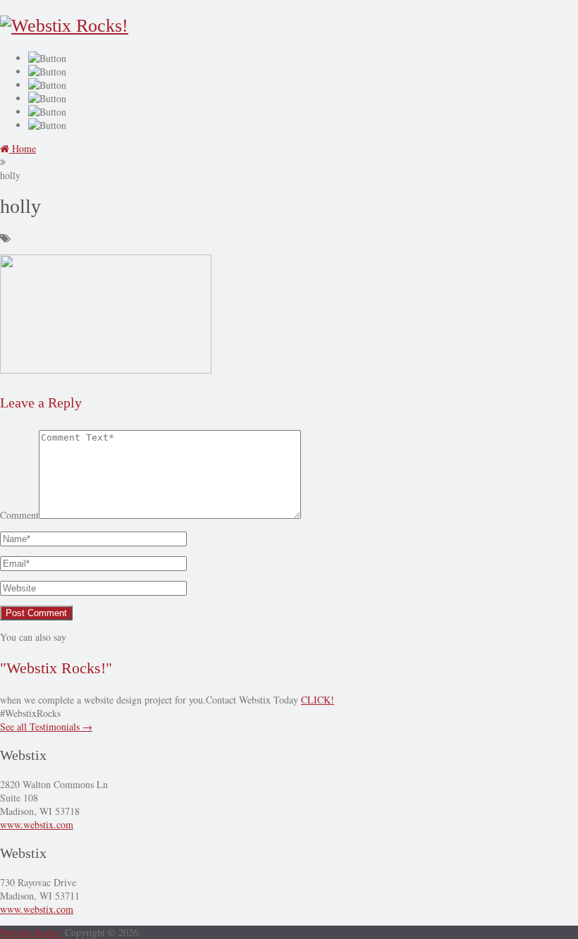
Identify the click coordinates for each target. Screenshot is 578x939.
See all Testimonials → (46, 726)
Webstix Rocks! (31, 932)
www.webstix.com (36, 824)
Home (22, 148)
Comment (19, 515)
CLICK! (317, 699)
